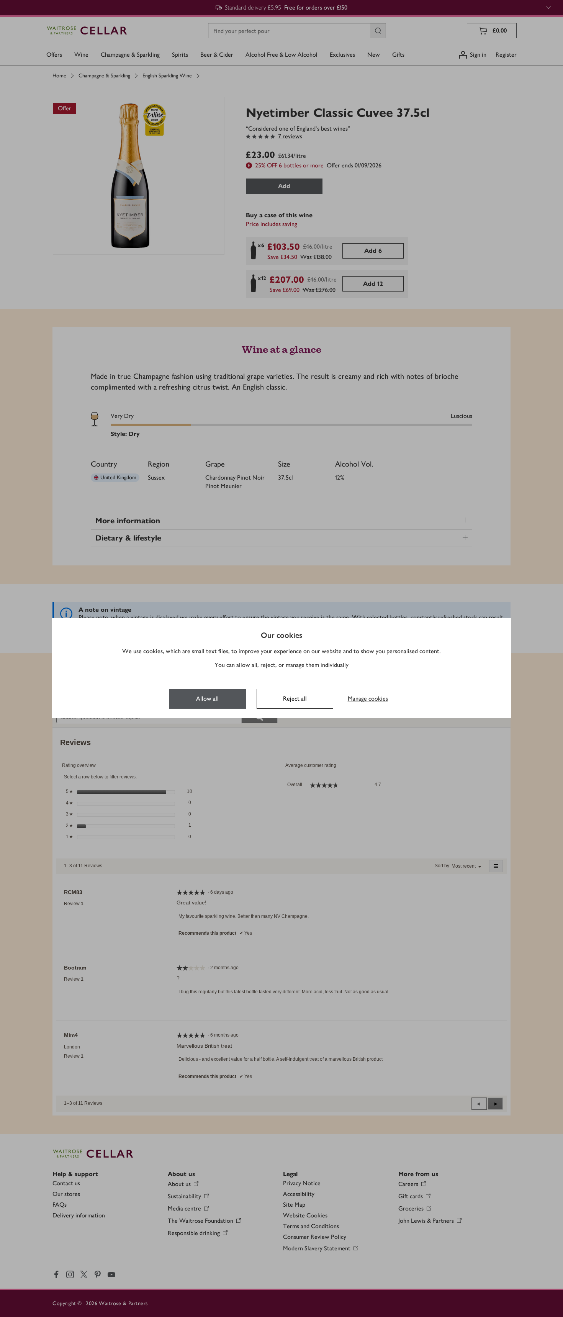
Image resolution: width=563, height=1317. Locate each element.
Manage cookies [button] (368, 698)
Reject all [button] (295, 698)
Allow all (207, 698)
